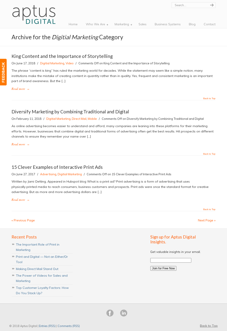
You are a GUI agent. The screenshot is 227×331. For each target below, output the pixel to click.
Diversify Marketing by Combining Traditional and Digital (70, 111)
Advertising (48, 174)
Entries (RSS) (47, 326)
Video (70, 63)
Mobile (92, 118)
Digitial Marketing (52, 63)
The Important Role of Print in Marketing (37, 247)
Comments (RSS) (69, 326)
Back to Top (209, 98)
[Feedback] (3, 72)
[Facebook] (110, 315)
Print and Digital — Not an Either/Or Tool (42, 259)
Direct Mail (79, 118)
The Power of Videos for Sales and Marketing (42, 278)
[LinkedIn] (123, 315)
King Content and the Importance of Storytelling (62, 56)
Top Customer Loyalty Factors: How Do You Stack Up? (42, 290)
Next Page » (206, 220)
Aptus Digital (35, 13)
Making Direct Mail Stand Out (37, 269)
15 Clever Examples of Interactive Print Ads (57, 167)
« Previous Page (23, 220)
